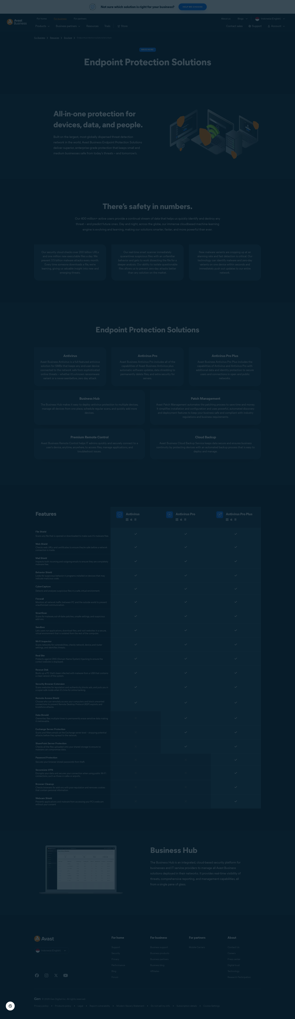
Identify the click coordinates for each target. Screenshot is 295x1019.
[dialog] (147, 509)
